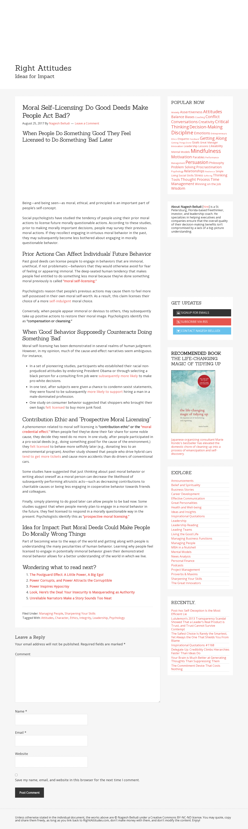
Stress (198, 175)
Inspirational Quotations (188, 516)
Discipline (182, 132)
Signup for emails (194, 313)
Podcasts (177, 565)
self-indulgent (60, 301)
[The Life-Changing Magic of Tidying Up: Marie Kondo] (193, 400)
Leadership (100, 618)
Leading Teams (181, 530)
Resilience (210, 171)
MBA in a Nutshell (183, 547)
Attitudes (47, 618)
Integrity (85, 618)
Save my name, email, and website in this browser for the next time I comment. (77, 780)
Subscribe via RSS (194, 322)
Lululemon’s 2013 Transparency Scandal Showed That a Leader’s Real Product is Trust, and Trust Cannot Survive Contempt (198, 624)
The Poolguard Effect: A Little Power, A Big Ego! (66, 574)
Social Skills (186, 175)
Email (20, 732)
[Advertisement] (124, 27)
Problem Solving (183, 167)
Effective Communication (188, 498)
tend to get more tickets (41, 456)
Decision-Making (206, 127)
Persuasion (197, 162)
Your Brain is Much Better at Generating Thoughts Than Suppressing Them (198, 659)
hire (206, 207)
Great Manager (209, 142)
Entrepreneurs (219, 133)
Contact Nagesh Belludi (200, 331)
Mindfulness (206, 150)
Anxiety (175, 112)
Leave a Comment (87, 123)
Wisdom (178, 188)
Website (21, 753)
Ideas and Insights (183, 512)
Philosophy (216, 163)
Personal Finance (182, 561)
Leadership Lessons (196, 146)
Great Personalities (184, 503)
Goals (195, 142)
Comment (23, 654)
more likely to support (105, 391)
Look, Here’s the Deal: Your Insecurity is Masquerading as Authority (82, 592)
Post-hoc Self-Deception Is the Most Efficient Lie (195, 612)
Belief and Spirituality (185, 485)
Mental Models (180, 152)
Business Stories (182, 490)
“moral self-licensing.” (80, 281)
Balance (177, 116)
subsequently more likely (118, 376)
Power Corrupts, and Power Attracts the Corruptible (71, 580)
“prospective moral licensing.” (106, 516)
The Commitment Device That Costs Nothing (195, 667)
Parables (199, 157)
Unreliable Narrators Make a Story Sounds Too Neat (71, 598)
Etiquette (183, 139)
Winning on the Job (208, 184)
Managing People (51, 613)
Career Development (185, 494)
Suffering (208, 175)
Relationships (194, 171)
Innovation (177, 146)
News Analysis (181, 556)
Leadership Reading (184, 525)
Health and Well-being (186, 507)
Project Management (185, 570)
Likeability (216, 146)
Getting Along (213, 138)
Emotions (202, 133)
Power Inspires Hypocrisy (49, 586)
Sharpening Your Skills (80, 613)
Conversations (184, 121)
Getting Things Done (181, 142)
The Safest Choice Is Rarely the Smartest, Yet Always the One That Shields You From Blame (200, 637)
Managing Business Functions (191, 538)
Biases (189, 117)
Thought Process (195, 179)
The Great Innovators (186, 583)
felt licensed (55, 407)
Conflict (213, 116)
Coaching (200, 117)
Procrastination (209, 167)
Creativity (206, 121)
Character (61, 618)
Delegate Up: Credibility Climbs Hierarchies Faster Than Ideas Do (200, 651)
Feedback (194, 139)
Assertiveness (191, 112)
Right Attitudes (43, 68)
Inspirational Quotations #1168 (192, 645)
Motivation (181, 157)
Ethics (74, 618)
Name (21, 711)
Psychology (117, 618)
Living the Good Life (184, 534)
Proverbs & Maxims (184, 574)
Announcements (182, 481)
